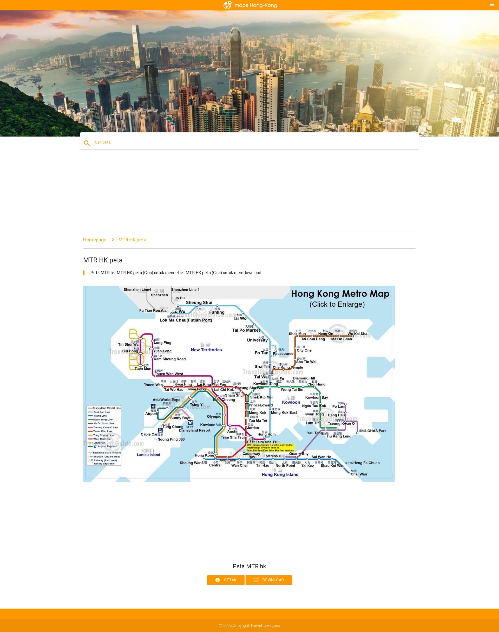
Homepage (94, 239)
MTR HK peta (132, 239)
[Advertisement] (239, 195)
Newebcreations (265, 625)
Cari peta (102, 142)
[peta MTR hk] (239, 480)
